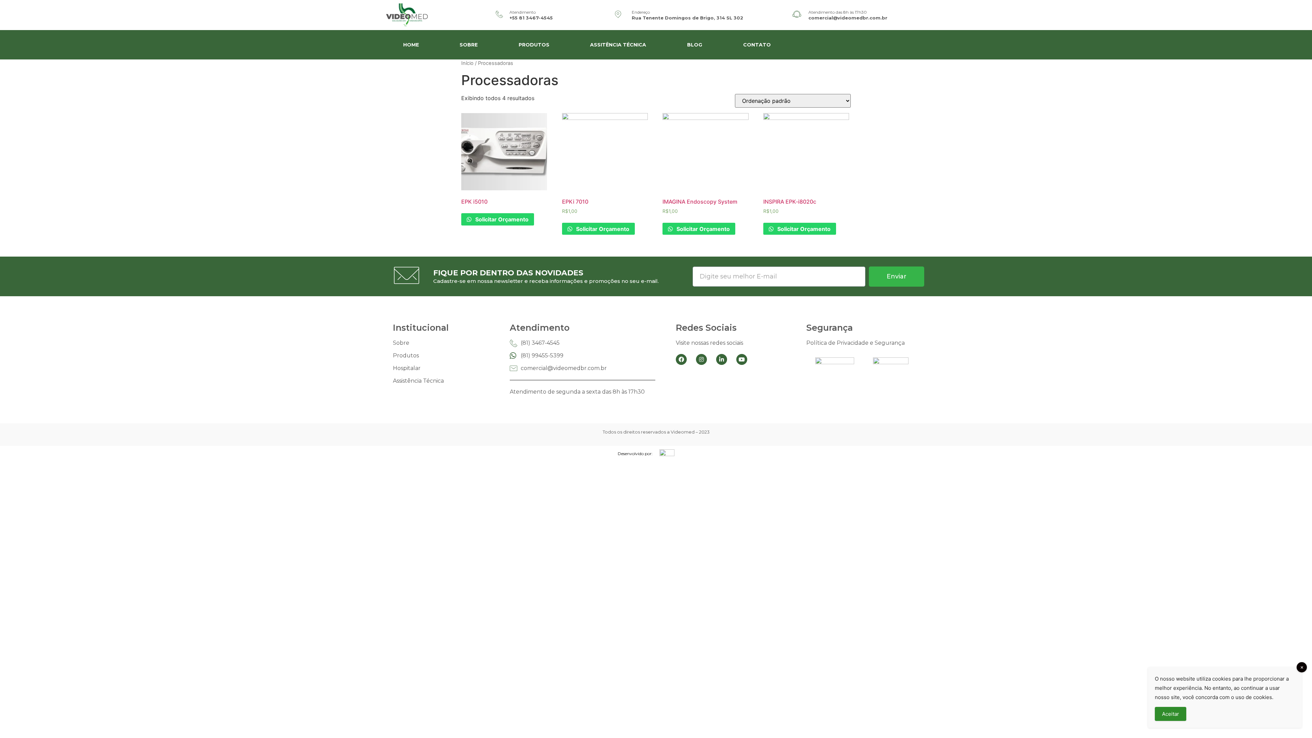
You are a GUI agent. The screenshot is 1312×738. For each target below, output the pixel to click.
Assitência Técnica (618, 45)
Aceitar (1170, 714)
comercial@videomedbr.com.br (847, 17)
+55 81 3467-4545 (531, 17)
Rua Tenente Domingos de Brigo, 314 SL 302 (687, 17)
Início (467, 63)
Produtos (534, 45)
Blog (694, 45)
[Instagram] (701, 359)
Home (411, 45)
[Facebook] (681, 359)
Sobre (469, 45)
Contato (757, 45)
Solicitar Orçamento (501, 219)
